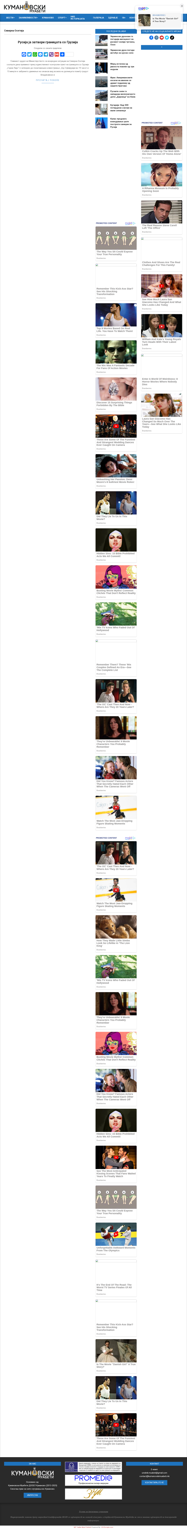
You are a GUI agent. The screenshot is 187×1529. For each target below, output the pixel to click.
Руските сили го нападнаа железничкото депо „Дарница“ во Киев (122, 94)
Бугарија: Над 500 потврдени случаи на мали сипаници (121, 108)
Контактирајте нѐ (154, 1482)
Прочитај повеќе (48, 80)
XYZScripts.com (107, 1527)
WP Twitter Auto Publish (82, 1527)
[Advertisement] (162, 69)
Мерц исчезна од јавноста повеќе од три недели (122, 67)
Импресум (32, 1495)
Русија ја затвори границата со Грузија (48, 42)
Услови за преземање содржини (93, 1511)
